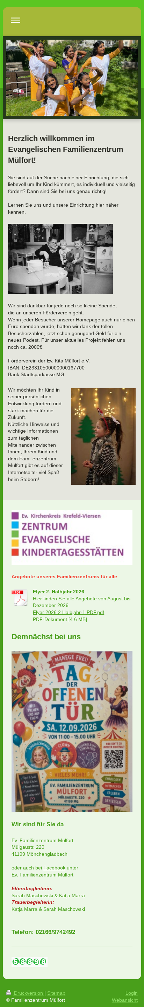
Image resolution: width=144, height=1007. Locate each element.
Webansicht (125, 1000)
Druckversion (28, 993)
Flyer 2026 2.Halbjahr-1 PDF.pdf (68, 612)
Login (131, 993)
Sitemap (56, 993)
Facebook (54, 868)
